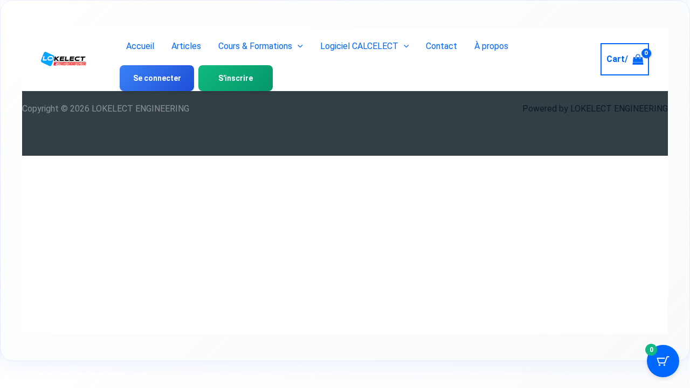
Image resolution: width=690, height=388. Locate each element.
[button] (297, 46)
